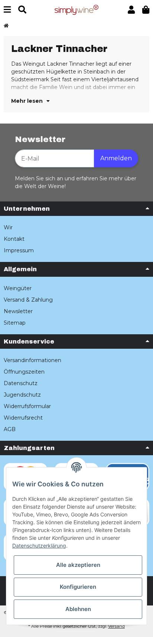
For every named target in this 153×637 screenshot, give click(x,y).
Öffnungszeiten (24, 371)
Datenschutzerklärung (39, 545)
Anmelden (116, 158)
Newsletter (18, 311)
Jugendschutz (22, 394)
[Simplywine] (76, 9)
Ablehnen (78, 609)
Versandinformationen (32, 360)
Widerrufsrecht (23, 417)
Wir (8, 227)
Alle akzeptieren (78, 564)
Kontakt (14, 239)
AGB (10, 429)
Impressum (19, 250)
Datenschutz (21, 383)
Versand (116, 626)
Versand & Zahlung (28, 299)
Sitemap (15, 322)
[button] (131, 10)
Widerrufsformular (27, 406)
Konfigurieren (78, 586)
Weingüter (18, 288)
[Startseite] (6, 26)
